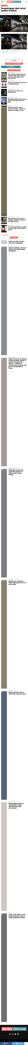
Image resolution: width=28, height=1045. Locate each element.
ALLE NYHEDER (5, 235)
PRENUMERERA (11, 66)
